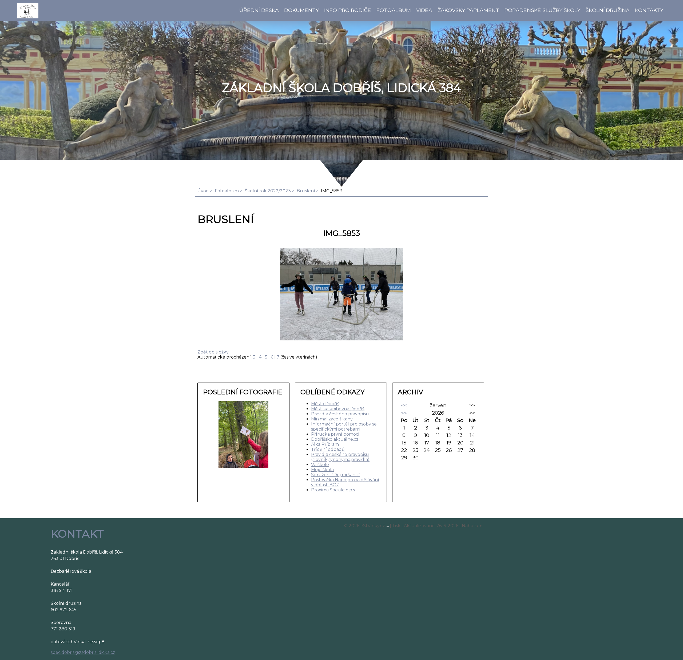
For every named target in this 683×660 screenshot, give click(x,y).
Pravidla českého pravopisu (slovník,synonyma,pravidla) (340, 457)
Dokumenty (301, 10)
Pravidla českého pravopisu (340, 413)
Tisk (396, 525)
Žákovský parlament (468, 10)
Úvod (203, 190)
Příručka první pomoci (335, 434)
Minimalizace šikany (332, 419)
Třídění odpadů (328, 449)
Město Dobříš (325, 403)
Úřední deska (259, 10)
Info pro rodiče (347, 10)
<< (404, 405)
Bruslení (306, 190)
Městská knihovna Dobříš (337, 408)
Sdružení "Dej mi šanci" (335, 474)
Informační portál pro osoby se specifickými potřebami (344, 427)
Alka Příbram (325, 444)
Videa (424, 10)
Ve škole (320, 464)
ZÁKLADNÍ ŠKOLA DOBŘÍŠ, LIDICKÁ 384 (341, 88)
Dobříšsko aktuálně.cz (335, 439)
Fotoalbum (393, 10)
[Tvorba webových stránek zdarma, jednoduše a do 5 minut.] (388, 526)
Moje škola (322, 469)
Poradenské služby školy (542, 10)
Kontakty (649, 10)
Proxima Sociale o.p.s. (333, 489)
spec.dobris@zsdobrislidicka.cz (83, 652)
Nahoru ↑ (472, 525)
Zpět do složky (213, 352)
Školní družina (608, 10)
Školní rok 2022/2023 (268, 190)
